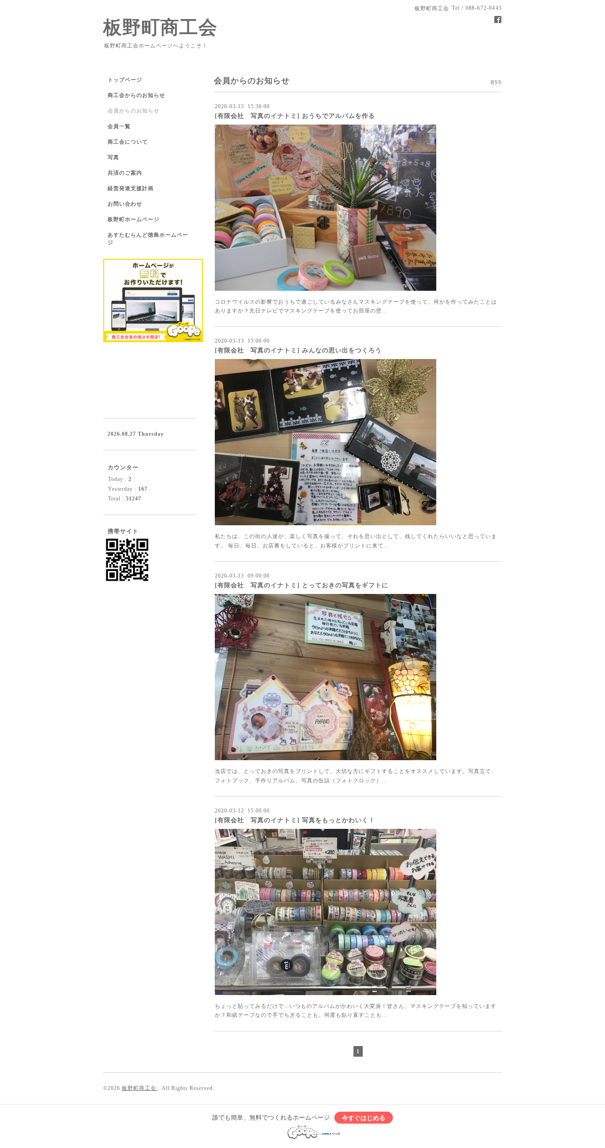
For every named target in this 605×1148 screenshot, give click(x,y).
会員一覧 (119, 126)
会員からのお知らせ (133, 111)
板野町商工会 (160, 27)
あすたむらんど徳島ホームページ (148, 239)
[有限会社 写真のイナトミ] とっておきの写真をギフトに (301, 585)
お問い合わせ (125, 204)
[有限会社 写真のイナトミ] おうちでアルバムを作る (295, 116)
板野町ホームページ (133, 219)
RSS (496, 82)
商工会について (128, 142)
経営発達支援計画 (131, 188)
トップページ (125, 80)
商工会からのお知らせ (136, 95)
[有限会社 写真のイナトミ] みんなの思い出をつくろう (298, 350)
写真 (113, 157)
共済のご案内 (125, 173)
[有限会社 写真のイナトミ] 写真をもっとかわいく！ (295, 820)
